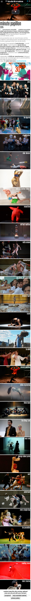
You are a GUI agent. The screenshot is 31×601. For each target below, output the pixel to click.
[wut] (15, 481)
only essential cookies (19, 595)
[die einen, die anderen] (15, 285)
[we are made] (15, 339)
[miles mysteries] (15, 392)
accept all (7, 595)
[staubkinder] (15, 142)
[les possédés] (15, 535)
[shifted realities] (15, 232)
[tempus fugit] (15, 303)
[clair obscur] (15, 160)
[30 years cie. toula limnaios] (15, 71)
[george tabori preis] (15, 463)
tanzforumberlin (21, 61)
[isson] (15, 321)
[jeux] (15, 89)
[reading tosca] (15, 570)
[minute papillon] (15, 374)
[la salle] (15, 356)
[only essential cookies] (29, 595)
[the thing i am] (15, 428)
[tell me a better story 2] (15, 178)
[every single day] (15, 517)
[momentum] (15, 267)
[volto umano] (15, 249)
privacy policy (15, 598)
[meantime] (15, 214)
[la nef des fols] (15, 107)
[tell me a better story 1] (15, 196)
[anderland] (15, 499)
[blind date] (15, 410)
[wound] (15, 553)
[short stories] (15, 588)
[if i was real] (15, 446)
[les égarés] (15, 125)
